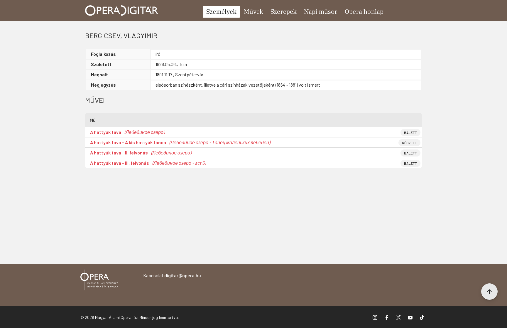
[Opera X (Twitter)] (398, 317)
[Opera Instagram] (375, 317)
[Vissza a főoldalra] (99, 281)
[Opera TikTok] (422, 317)
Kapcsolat (172, 275)
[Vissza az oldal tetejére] (489, 291)
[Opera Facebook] (386, 317)
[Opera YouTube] (410, 317)
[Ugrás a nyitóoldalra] (121, 10)
